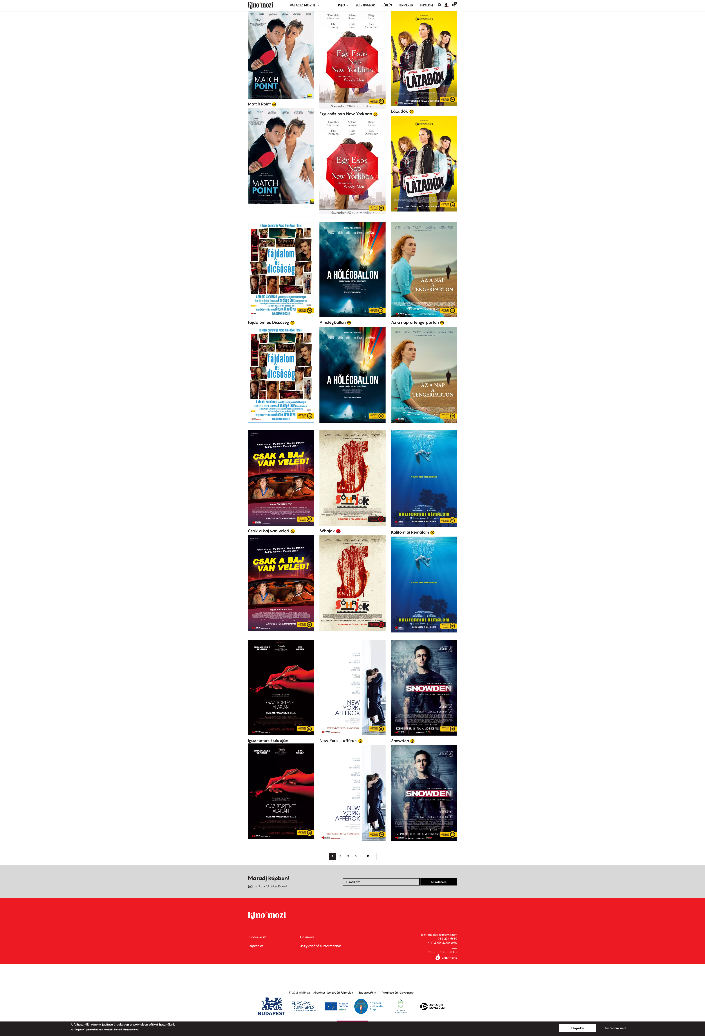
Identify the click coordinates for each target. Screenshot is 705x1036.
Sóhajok (327, 530)
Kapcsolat (255, 946)
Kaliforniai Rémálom (410, 532)
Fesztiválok (365, 5)
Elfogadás (577, 1028)
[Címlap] (266, 5)
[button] (448, 5)
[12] (274, 104)
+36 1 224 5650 (446, 938)
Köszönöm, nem (615, 1028)
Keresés (441, 5)
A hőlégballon (332, 322)
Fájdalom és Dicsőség (268, 322)
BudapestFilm (367, 992)
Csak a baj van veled (268, 530)
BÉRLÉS (387, 5)
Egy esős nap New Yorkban (345, 113)
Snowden (400, 740)
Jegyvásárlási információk (320, 946)
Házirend (307, 937)
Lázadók (399, 111)
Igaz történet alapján (268, 740)
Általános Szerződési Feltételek (333, 992)
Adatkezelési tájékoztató (398, 992)
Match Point (259, 104)
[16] (411, 111)
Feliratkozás (438, 881)
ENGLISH (426, 5)
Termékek (406, 5)
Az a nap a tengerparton (415, 322)
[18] (338, 531)
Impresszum (257, 937)
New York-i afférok (338, 740)
